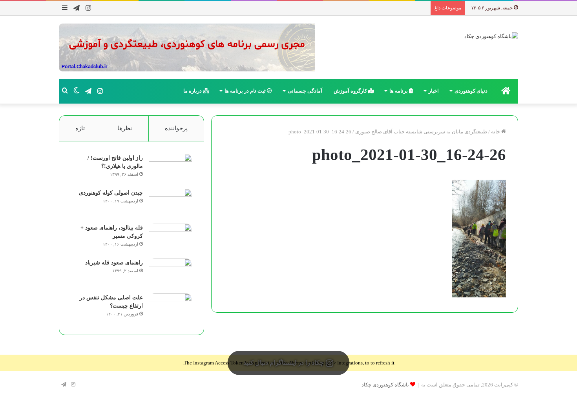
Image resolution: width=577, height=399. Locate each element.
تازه (80, 128)
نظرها (124, 128)
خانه (496, 132)
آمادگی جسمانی (305, 91)
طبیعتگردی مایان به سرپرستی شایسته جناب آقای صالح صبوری (421, 132)
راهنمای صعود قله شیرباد (114, 263)
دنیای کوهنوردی (471, 91)
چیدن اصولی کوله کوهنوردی (111, 193)
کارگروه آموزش (351, 91)
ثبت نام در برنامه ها (246, 91)
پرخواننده (176, 128)
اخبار (434, 91)
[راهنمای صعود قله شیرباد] (170, 273)
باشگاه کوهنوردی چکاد (385, 385)
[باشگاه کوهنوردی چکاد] (491, 35)
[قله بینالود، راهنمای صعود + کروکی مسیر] (170, 238)
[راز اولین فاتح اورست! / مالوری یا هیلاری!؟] (170, 168)
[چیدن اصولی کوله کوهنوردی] (170, 203)
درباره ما (193, 91)
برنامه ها (399, 91)
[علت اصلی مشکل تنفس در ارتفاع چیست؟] (170, 308)
